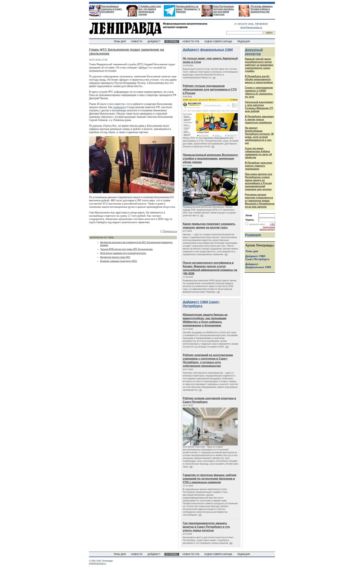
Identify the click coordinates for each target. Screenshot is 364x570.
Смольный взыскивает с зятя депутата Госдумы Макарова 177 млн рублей (259, 107)
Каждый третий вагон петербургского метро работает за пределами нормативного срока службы (259, 64)
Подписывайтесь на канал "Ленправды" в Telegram (188, 9)
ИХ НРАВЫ (171, 41)
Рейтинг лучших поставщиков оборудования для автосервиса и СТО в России (210, 89)
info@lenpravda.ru (251, 27)
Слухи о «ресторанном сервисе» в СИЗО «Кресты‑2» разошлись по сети (259, 92)
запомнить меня (257, 224)
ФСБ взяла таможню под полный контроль (123, 253)
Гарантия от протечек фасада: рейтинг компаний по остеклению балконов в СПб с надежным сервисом (210, 478)
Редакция (253, 235)
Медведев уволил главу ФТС (115, 257)
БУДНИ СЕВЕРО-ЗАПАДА (218, 41)
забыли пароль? (267, 229)
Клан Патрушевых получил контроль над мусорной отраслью (223, 10)
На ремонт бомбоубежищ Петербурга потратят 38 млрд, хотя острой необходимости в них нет (259, 135)
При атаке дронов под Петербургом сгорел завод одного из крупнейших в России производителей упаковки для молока (258, 182)
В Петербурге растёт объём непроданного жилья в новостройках (259, 79)
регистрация (269, 227)
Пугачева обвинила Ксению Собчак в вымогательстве (262, 9)
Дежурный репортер (254, 52)
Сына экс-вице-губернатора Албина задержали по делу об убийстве (258, 153)
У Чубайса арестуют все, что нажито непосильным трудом (149, 10)
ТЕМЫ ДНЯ (120, 41)
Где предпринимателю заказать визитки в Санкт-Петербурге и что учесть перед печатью (206, 526)
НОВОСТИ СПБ (191, 41)
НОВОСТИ (137, 41)
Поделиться (170, 231)
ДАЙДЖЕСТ (154, 41)
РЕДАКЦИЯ (244, 41)
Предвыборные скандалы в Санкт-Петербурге (111, 9)
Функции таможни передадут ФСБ (118, 261)
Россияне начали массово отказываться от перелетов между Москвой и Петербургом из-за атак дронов (260, 200)
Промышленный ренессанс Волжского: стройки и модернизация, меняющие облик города (210, 158)
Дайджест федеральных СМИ (208, 50)
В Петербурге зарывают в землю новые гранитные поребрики (259, 119)
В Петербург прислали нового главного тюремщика (258, 165)
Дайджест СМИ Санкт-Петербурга (201, 304)
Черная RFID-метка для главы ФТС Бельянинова (126, 249)
